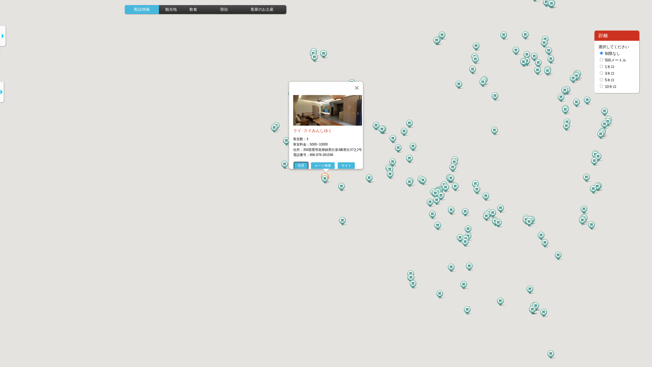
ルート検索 (323, 165)
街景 (301, 165)
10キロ (611, 87)
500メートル (615, 60)
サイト (346, 165)
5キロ (610, 80)
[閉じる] (357, 88)
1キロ (610, 67)
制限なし (612, 53)
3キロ (610, 73)
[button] (326, 179)
